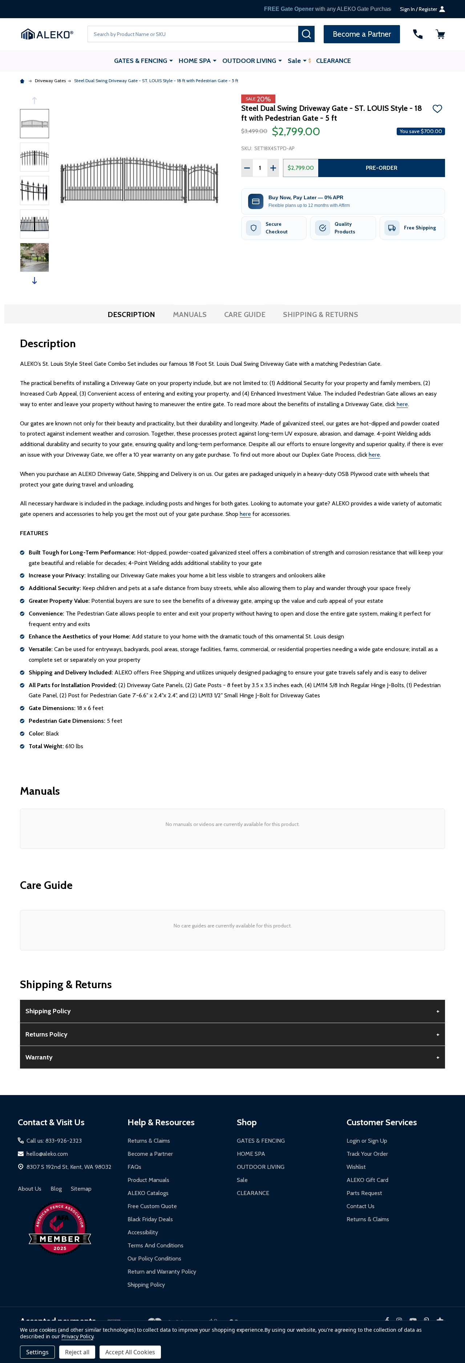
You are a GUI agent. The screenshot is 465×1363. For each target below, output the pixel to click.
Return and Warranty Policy (162, 1271)
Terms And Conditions (155, 1245)
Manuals (190, 314)
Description (131, 314)
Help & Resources (161, 1122)
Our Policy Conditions (154, 1258)
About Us (29, 1188)
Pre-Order (381, 167)
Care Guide (245, 314)
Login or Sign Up (367, 1140)
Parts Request (364, 1193)
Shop (247, 1122)
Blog (56, 1188)
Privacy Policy (77, 1336)
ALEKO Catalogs (148, 1193)
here (402, 404)
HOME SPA (195, 61)
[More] (171, 60)
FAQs (134, 1166)
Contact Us (361, 1206)
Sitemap (81, 1188)
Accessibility (143, 1232)
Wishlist (356, 1166)
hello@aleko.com (47, 1153)
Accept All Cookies (130, 1352)
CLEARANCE (333, 61)
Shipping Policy (146, 1284)
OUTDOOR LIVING (249, 61)
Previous (34, 100)
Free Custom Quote (152, 1206)
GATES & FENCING (140, 61)
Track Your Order (367, 1153)
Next (34, 280)
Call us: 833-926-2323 (54, 1140)
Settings (37, 1352)
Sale (294, 61)
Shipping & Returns (320, 314)
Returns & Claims (149, 1140)
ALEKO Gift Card (367, 1179)
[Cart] (440, 34)
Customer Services (382, 1122)
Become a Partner (150, 1153)
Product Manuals (148, 1179)
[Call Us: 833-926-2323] (417, 34)
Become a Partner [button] (362, 34)
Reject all (77, 1352)
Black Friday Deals (150, 1219)
